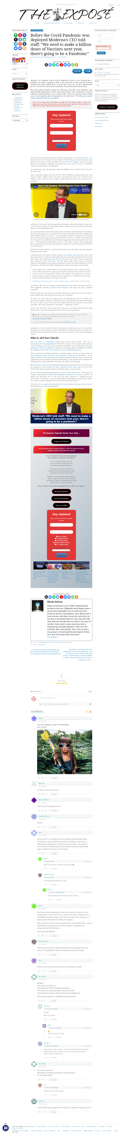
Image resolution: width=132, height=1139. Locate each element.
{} (64, 704)
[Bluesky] (65, 65)
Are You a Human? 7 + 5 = (61, 139)
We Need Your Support (52, 23)
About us (81, 23)
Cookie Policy (98, 123)
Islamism (66, 1130)
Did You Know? (18, 99)
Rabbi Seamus (60, 892)
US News (16, 109)
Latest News (17, 101)
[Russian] (17, 58)
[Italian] (20, 61)
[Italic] (43, 704)
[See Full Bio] (58, 637)
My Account (69, 23)
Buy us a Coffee (61, 505)
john (53, 861)
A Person (58, 1028)
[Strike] (48, 704)
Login (90, 691)
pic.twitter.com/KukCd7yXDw (42, 319)
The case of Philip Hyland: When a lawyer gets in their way (40, 575)
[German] (23, 58)
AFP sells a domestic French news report (67, 367)
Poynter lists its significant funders (49, 357)
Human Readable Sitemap (102, 120)
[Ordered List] (51, 704)
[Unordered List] (54, 704)
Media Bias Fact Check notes (40, 365)
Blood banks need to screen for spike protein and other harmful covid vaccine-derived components (54, 577)
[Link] (62, 704)
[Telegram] (57, 65)
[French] (23, 61)
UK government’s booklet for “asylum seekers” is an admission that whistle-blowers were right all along (82, 577)
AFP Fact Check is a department (42, 342)
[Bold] (40, 704)
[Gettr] (61, 65)
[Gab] (54, 65)
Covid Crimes (106, 1130)
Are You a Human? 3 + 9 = (61, 548)
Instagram (65, 287)
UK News (16, 106)
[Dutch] (13, 61)
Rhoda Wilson (38, 57)
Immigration (88, 1130)
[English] (13, 58)
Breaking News (18, 97)
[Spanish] (17, 61)
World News (17, 110)
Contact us (93, 23)
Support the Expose (61, 441)
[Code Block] (59, 704)
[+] (67, 704)
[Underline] (46, 704)
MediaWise (82, 355)
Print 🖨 (77, 71)
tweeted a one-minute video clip (68, 255)
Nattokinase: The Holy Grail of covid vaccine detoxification (67, 575)
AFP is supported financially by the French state (55, 384)
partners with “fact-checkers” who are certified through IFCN (60, 350)
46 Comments (61, 57)
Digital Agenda (49, 1130)
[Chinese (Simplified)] (20, 58)
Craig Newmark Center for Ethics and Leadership (49, 355)
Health (97, 1130)
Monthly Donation (61, 491)
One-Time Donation (61, 498)
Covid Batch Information (103, 64)
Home (37, 23)
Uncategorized (18, 107)
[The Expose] (66, 14)
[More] (76, 65)
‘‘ (75, 372)
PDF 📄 (88, 71)
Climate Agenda (36, 1130)
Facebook (54, 287)
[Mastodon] (69, 65)
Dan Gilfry (55, 1009)
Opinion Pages (18, 102)
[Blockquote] (56, 704)
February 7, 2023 (70, 322)
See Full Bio (52, 637)
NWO (58, 1130)
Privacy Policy (98, 126)
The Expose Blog (18, 104)
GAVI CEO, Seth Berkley (70, 162)
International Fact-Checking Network (43, 344)
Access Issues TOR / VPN (101, 117)
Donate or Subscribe (20, 86)
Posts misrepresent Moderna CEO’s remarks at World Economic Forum (53, 281)
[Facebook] (50, 65)
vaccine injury (76, 1130)
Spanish (35, 289)
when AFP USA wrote (58, 259)
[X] (46, 65)
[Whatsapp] (72, 65)
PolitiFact (71, 355)
